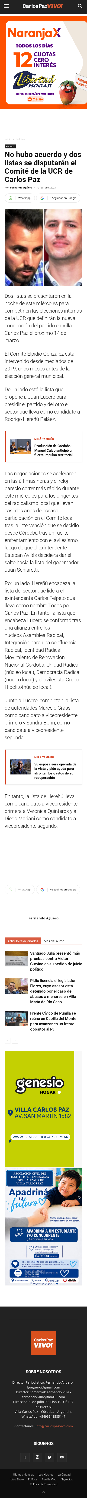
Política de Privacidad (43, 1484)
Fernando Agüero (21, 187)
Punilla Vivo (49, 1479)
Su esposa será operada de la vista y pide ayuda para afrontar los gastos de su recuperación (55, 771)
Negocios (67, 1479)
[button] (80, 6)
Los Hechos (46, 1474)
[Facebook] (25, 1457)
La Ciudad (64, 1474)
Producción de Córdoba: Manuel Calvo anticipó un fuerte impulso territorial (53, 450)
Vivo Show (17, 1479)
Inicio (8, 139)
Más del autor (54, 941)
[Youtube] (62, 1457)
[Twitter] (49, 1457)
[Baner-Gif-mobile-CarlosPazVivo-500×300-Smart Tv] (39, 1166)
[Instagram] (37, 1457)
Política (20, 139)
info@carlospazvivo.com (54, 1426)
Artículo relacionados (22, 941)
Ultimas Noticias (23, 1474)
